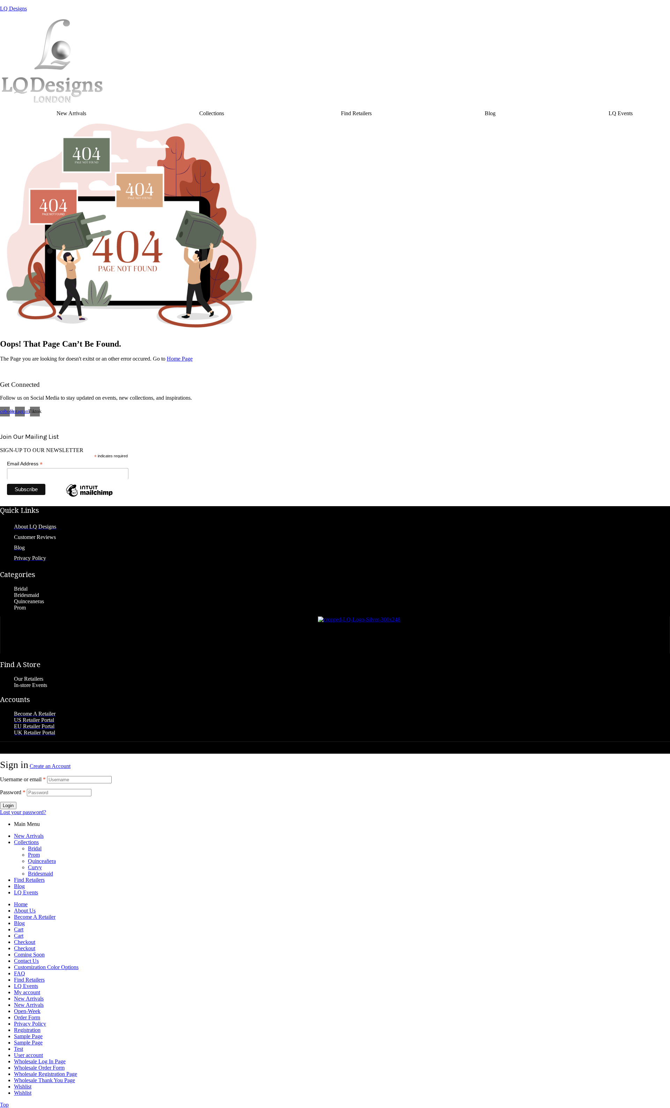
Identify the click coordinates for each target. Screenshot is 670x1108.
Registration (27, 1030)
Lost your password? (23, 812)
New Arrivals (71, 113)
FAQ (19, 973)
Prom (34, 855)
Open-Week (27, 1011)
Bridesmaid (40, 874)
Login (8, 805)
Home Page (180, 359)
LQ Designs (13, 9)
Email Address (25, 463)
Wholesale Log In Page (40, 1061)
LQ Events (26, 892)
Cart (18, 929)
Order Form (27, 1017)
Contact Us (26, 961)
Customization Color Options (46, 967)
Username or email (23, 779)
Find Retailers (356, 113)
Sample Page (28, 1036)
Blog (490, 113)
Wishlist (22, 1086)
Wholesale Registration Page (45, 1074)
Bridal (35, 848)
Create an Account (50, 766)
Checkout (24, 942)
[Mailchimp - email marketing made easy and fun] (89, 496)
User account (28, 1055)
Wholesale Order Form (39, 1068)
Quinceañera (42, 861)
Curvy (35, 867)
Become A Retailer (34, 917)
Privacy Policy (30, 1024)
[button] (213, 113)
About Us (25, 911)
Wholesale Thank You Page (44, 1080)
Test (18, 1049)
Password (12, 792)
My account (27, 992)
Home (21, 904)
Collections (211, 113)
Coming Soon (29, 955)
